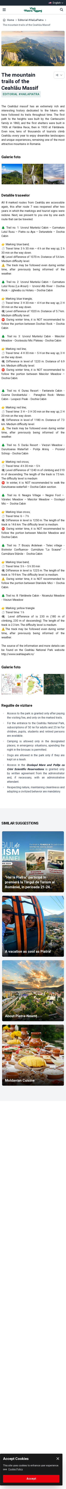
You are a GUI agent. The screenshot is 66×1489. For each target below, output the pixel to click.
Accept (31, 1478)
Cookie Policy (15, 1469)
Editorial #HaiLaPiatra (30, 20)
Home (10, 20)
